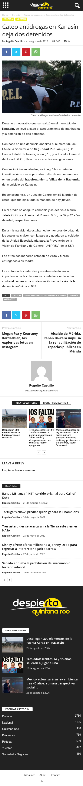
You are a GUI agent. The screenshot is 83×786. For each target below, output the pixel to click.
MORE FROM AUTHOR (55, 402)
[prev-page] (39, 452)
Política (6, 741)
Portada (16, 14)
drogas (17, 295)
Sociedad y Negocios (15, 754)
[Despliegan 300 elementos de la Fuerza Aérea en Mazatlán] (14, 418)
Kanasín (74, 295)
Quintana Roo (10, 729)
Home (5, 14)
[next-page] (44, 452)
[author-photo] (41, 371)
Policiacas (8, 735)
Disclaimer (29, 774)
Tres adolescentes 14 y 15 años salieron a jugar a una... (49, 661)
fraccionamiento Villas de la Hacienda (45, 295)
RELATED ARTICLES (26, 402)
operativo (9, 299)
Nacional (7, 722)
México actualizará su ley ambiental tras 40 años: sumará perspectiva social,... (52, 683)
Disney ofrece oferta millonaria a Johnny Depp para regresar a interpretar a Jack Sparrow (39, 547)
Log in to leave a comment (19, 470)
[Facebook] (6, 52)
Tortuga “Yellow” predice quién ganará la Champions (40, 512)
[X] (16, 52)
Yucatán (21, 19)
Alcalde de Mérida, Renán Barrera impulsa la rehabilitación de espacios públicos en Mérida (62, 342)
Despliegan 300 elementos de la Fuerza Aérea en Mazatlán (11, 433)
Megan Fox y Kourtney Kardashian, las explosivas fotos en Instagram (20, 340)
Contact (55, 774)
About (43, 774)
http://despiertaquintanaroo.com (41, 390)
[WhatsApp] (35, 52)
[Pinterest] (26, 52)
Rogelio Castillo (14, 41)
